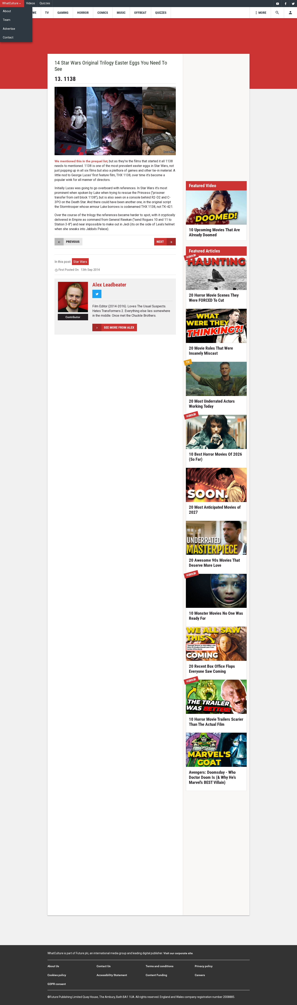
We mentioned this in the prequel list (81, 161)
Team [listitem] (6, 20)
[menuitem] (12, 3)
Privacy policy (204, 966)
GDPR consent (56, 984)
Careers (200, 975)
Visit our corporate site (178, 953)
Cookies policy (56, 975)
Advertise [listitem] (9, 29)
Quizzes (45, 3)
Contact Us (104, 966)
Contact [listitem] (8, 37)
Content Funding (156, 975)
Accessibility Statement (112, 975)
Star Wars (80, 262)
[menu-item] (33, 12)
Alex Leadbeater (109, 285)
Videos (30, 3)
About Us (53, 966)
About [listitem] (7, 11)
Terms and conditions (159, 966)
